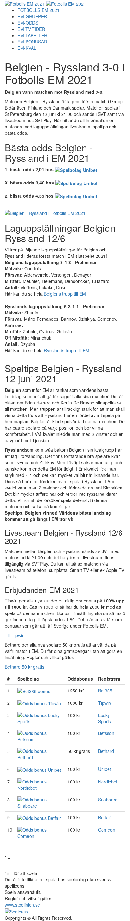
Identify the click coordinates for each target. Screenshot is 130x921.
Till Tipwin (15, 635)
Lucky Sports (104, 718)
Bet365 (105, 690)
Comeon (106, 830)
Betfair (104, 817)
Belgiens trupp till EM (65, 294)
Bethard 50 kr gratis (24, 667)
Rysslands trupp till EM (66, 350)
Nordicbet (107, 781)
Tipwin (104, 703)
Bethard (106, 751)
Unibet (104, 769)
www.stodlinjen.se (22, 904)
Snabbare (108, 799)
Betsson (106, 733)
